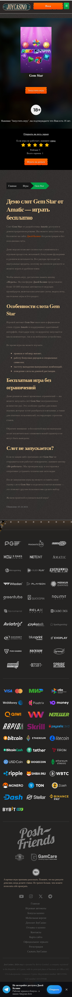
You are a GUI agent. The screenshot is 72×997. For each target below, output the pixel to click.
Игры (25, 185)
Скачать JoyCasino (37, 951)
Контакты (36, 932)
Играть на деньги (36, 161)
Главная (12, 185)
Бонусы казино (36, 913)
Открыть (54, 989)
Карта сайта (35, 937)
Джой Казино (34, 236)
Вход (48, 6)
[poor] (29, 145)
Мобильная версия (36, 918)
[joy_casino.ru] (31, 896)
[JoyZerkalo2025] (50, 896)
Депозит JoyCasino (36, 922)
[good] (41, 145)
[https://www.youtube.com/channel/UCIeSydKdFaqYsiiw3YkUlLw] (21, 896)
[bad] (23, 145)
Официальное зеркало (36, 942)
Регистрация (36, 946)
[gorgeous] (47, 145)
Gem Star (39, 185)
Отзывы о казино (35, 927)
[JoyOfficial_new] (40, 896)
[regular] (35, 145)
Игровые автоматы (35, 908)
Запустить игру (36, 90)
